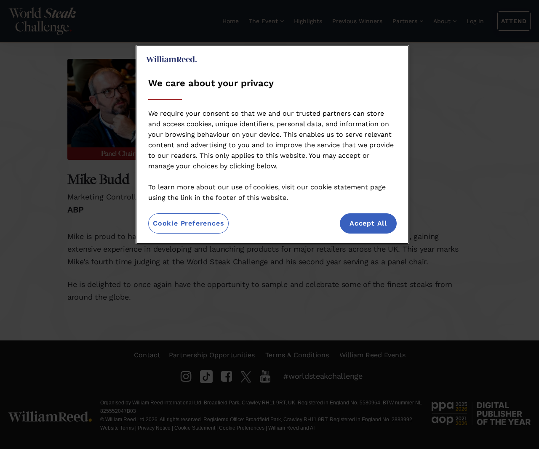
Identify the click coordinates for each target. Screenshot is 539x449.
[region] (272, 144)
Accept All (368, 223)
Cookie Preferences (188, 223)
